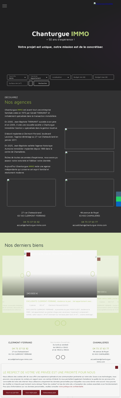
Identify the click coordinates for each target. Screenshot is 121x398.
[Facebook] (63, 357)
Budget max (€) (101, 77)
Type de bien (34, 76)
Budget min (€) (79, 77)
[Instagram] (58, 357)
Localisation (57, 77)
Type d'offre (12, 76)
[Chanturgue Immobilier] (107, 6)
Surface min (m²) (15, 83)
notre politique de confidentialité (71, 386)
